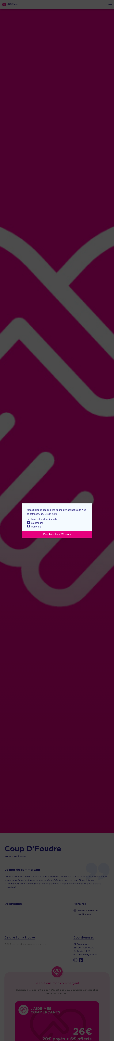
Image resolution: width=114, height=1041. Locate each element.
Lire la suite (51, 514)
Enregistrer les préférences (57, 534)
